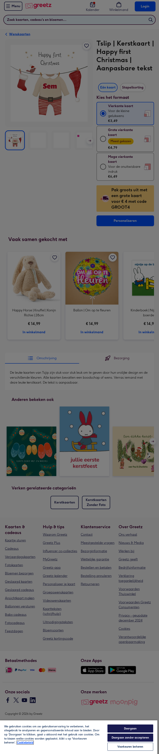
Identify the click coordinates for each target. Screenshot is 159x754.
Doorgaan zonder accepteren (130, 737)
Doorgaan (130, 728)
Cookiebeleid (25, 742)
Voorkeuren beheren (130, 746)
